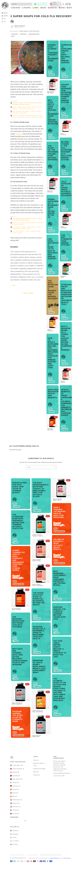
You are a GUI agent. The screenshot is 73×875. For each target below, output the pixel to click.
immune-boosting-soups (34, 34)
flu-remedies (23, 34)
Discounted (27, 7)
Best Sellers (16, 7)
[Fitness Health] (5, 5)
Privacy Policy (67, 858)
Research (19, 134)
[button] (69, 4)
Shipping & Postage (39, 768)
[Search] (31, 4)
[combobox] (21, 4)
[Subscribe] (54, 467)
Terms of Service (54, 858)
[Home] (11, 31)
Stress (63, 7)
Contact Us (36, 775)
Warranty (36, 772)
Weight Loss (53, 7)
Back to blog (28, 293)
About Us (36, 760)
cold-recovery (14, 34)
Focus (44, 7)
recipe (12, 36)
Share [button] (14, 285)
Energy (36, 7)
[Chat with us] (66, 4)
